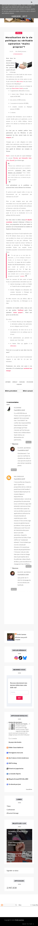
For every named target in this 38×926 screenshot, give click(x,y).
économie (30, 382)
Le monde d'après (15, 773)
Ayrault (15, 382)
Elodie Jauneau (24, 448)
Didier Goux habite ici (16, 747)
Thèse (9, 806)
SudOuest (21, 310)
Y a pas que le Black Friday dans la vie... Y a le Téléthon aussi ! (19, 856)
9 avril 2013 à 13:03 (23, 574)
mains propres (18, 312)
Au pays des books (15, 742)
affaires (18, 33)
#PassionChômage (12, 813)
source (22, 276)
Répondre (28, 442)
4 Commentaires (17, 54)
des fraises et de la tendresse (19, 758)
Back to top (27, 924)
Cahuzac (22, 382)
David (8, 156)
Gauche (19, 384)
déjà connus (20, 81)
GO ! (19, 698)
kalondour (19, 476)
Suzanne (17, 407)
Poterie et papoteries (16, 768)
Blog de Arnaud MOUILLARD (18, 779)
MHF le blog (13, 763)
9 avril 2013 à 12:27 (23, 450)
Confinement (11, 809)
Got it (25, 16)
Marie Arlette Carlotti (17, 88)
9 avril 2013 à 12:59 (19, 479)
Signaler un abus (12, 871)
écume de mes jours (15, 722)
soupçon (8, 137)
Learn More (16, 16)
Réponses (15, 444)
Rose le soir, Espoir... (22, 724)
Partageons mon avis (16, 752)
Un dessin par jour (15, 784)
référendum (13, 346)
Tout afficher (29, 789)
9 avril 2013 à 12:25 (19, 410)
